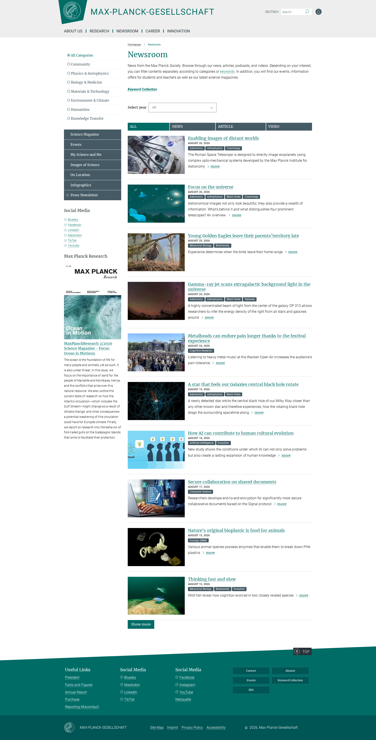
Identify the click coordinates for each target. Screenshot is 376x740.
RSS (251, 689)
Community (80, 64)
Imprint (172, 727)
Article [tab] (225, 126)
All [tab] (133, 126)
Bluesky (73, 219)
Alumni (290, 670)
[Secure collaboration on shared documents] (156, 498)
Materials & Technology (89, 91)
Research (99, 31)
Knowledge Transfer (87, 118)
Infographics (80, 185)
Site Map (157, 727)
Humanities (80, 110)
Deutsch (272, 11)
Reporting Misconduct (82, 707)
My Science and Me (85, 155)
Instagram (187, 685)
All (154, 107)
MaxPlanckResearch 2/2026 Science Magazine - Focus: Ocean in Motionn (88, 348)
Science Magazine (84, 134)
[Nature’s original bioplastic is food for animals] (156, 547)
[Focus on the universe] (156, 204)
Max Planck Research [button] (85, 256)
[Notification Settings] (319, 12)
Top (305, 651)
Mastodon (75, 235)
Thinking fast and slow (212, 579)
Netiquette (183, 699)
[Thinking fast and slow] (156, 596)
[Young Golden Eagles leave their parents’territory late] (156, 252)
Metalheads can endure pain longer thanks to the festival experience (247, 338)
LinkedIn (73, 230)
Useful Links (78, 669)
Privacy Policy (192, 727)
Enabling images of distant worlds (223, 138)
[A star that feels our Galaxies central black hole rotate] (156, 401)
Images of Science (84, 165)
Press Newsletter (84, 195)
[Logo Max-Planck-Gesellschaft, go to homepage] (136, 15)
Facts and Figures (78, 685)
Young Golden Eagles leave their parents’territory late (243, 235)
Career (153, 31)
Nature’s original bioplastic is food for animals (236, 530)
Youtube (73, 245)
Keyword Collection (142, 89)
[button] (141, 624)
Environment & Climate (89, 100)
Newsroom (127, 31)
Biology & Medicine (86, 82)
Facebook (74, 225)
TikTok (72, 240)
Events (76, 145)
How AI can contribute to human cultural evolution (241, 433)
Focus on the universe (210, 187)
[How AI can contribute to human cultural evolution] (156, 450)
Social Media (133, 669)
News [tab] (177, 126)
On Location (80, 175)
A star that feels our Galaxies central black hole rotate (243, 384)
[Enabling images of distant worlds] (156, 155)
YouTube (186, 692)
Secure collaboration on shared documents (232, 481)
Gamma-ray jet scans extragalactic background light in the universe (249, 287)
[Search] (307, 12)
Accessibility (216, 727)
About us (73, 31)
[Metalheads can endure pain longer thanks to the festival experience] (156, 352)
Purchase (72, 699)
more (215, 166)
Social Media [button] (77, 210)
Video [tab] (273, 126)
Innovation (178, 31)
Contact (251, 670)
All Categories (81, 55)
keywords (227, 71)
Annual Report (76, 692)
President (72, 677)
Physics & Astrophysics (89, 73)
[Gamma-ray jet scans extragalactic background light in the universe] (156, 301)
